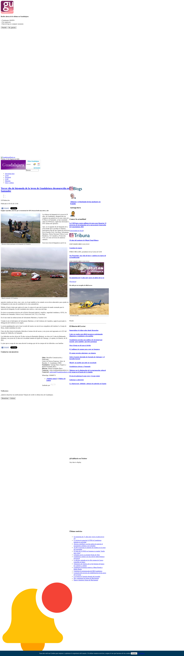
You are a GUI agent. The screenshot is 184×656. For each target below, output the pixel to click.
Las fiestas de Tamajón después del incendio (87, 576)
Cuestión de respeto (75, 248)
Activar (12, 398)
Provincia (73, 281)
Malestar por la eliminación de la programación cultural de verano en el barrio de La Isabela (87, 371)
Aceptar (134, 653)
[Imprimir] (5, 195)
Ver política (141, 653)
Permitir (4, 27)
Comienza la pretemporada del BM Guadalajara (88, 571)
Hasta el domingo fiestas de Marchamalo (86, 580)
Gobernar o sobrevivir (76, 380)
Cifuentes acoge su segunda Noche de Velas (87, 555)
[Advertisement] (9, 60)
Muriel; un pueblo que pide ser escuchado (82, 363)
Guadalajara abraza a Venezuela (79, 366)
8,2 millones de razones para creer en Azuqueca (84, 349)
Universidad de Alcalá (76, 230)
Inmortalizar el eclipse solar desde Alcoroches (83, 330)
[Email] (5, 197)
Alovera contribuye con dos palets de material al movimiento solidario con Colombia (88, 545)
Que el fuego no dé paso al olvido (80, 345)
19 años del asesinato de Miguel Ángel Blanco (83, 240)
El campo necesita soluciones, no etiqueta (82, 353)
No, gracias (12, 27)
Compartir (6, 208)
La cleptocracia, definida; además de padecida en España (87, 383)
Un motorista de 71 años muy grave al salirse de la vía (86, 278)
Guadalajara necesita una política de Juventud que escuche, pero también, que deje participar (85, 340)
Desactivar (5, 398)
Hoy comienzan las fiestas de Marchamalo (86, 578)
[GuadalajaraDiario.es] (8, 157)
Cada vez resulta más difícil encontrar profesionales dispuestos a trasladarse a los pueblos (86, 335)
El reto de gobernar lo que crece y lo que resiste (84, 376)
